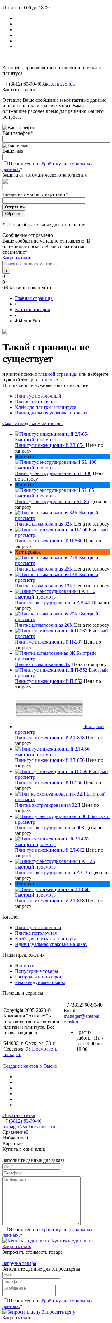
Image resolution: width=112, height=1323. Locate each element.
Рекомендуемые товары (40, 982)
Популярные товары (36, 971)
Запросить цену (58, 1312)
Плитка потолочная (36, 401)
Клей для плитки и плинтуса (45, 407)
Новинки (25, 965)
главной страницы (57, 374)
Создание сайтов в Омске (29, 1066)
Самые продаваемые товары (32, 423)
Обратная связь (18, 1115)
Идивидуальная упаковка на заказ (51, 412)
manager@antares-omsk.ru (28, 1126)
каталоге (47, 379)
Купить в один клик (72, 1240)
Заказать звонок (58, 83)
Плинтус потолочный (38, 396)
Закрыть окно (16, 257)
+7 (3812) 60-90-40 (21, 1121)
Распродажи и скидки (38, 976)
